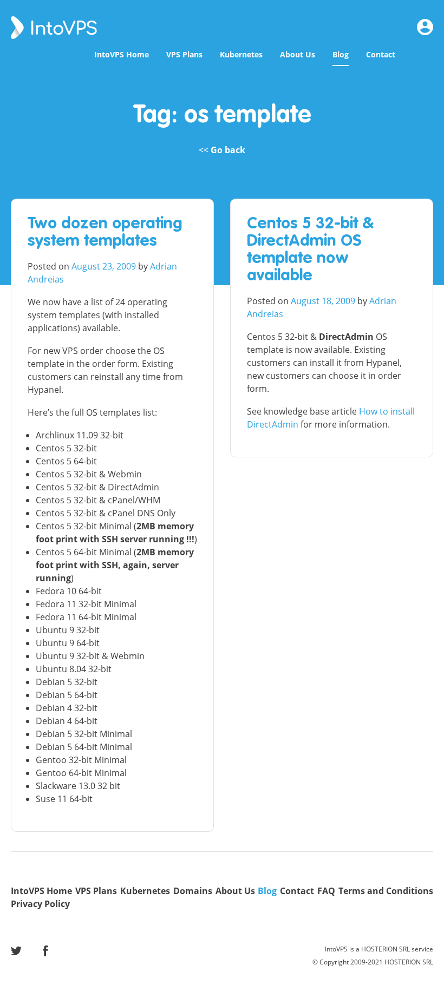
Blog (340, 54)
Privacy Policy (40, 904)
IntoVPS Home (121, 54)
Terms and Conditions (385, 891)
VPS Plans (184, 54)
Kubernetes (241, 54)
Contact (380, 54)
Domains (192, 891)
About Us (297, 54)
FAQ (326, 891)
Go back (228, 150)
